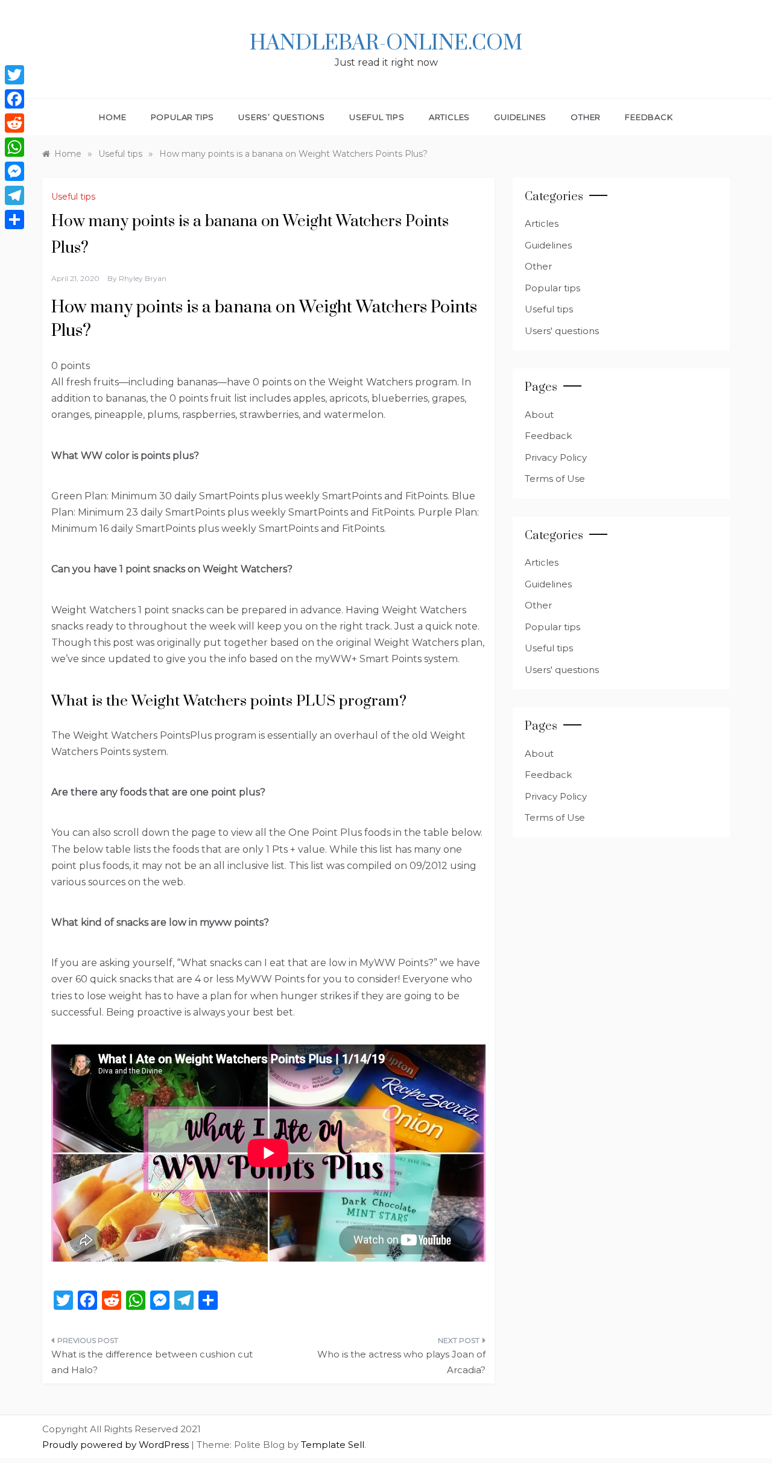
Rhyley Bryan (142, 278)
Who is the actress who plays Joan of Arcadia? (401, 1362)
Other (586, 117)
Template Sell (332, 1444)
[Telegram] (14, 195)
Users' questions (562, 331)
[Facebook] (14, 99)
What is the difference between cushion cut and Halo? (152, 1362)
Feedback (648, 117)
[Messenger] (14, 171)
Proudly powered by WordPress (116, 1444)
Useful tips (377, 117)
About (539, 414)
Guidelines (520, 117)
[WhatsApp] (14, 147)
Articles (449, 117)
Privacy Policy (556, 457)
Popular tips (183, 117)
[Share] (14, 219)
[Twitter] (14, 75)
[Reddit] (14, 123)
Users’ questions (281, 117)
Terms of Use (555, 478)
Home (112, 117)
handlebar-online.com (386, 43)
